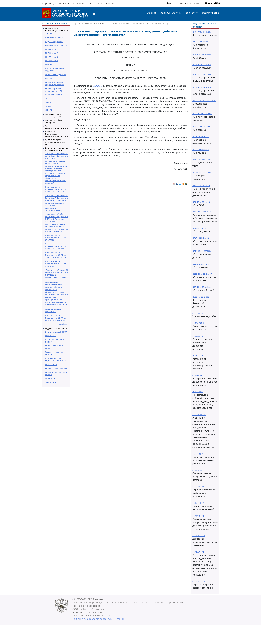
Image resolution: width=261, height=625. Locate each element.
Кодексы (164, 12)
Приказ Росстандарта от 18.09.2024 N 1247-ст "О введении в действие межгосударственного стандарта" (124, 23)
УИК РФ (48, 102)
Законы (176, 12)
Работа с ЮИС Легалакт (101, 3)
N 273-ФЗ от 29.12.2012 (201, 65)
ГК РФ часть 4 (51, 61)
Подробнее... (63, 324)
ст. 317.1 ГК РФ (198, 323)
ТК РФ (48, 98)
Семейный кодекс (53, 95)
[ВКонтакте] (177, 183)
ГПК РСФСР (50, 336)
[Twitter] (180, 183)
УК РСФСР (50, 378)
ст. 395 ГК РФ (197, 336)
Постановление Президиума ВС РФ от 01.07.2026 (55, 237)
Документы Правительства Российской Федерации (56, 134)
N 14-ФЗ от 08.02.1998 (201, 202)
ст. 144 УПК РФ (198, 487)
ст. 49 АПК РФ (198, 552)
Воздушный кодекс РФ (56, 45)
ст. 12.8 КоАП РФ (199, 415)
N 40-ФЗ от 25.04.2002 (201, 55)
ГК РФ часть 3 (51, 57)
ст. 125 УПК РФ (198, 503)
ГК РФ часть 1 (51, 49)
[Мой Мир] (185, 183)
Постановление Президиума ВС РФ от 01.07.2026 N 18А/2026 (55, 246)
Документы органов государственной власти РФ (56, 142)
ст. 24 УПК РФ (198, 516)
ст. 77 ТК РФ (197, 470)
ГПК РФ (48, 64)
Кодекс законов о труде (56, 368)
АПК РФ (49, 34)
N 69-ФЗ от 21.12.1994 (200, 42)
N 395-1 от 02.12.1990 (200, 297)
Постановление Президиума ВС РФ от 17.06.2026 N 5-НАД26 (55, 317)
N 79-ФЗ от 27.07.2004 (201, 74)
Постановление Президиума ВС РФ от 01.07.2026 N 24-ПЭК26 (55, 255)
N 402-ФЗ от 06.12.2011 (201, 159)
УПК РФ (48, 110)
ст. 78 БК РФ (197, 392)
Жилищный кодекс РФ (55, 74)
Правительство (209, 12)
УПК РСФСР (50, 382)
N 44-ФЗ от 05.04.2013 (201, 264)
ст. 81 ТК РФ (197, 375)
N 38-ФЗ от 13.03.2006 (201, 127)
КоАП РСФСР (51, 364)
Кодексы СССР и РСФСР (56, 328)
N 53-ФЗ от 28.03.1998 (201, 287)
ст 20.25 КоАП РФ (199, 356)
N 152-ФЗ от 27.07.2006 (201, 251)
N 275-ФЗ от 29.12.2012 (201, 88)
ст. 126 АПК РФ (198, 536)
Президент (190, 12)
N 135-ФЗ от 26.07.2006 (201, 173)
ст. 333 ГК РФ (197, 313)
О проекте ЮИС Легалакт (72, 3)
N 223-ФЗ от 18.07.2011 (201, 212)
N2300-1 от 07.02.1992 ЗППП (204, 101)
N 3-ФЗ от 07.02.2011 (200, 150)
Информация (48, 3)
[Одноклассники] (182, 183)
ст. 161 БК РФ (197, 454)
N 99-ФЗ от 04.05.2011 (201, 186)
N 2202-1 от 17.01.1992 (200, 228)
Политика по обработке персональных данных (98, 619)
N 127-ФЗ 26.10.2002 (200, 238)
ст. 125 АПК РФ (198, 581)
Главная (152, 12)
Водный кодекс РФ (54, 41)
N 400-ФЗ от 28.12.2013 (201, 32)
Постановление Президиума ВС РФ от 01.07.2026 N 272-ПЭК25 (55, 189)
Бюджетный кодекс (54, 38)
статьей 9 (97, 86)
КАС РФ (48, 78)
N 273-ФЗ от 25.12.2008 (202, 114)
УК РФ (48, 106)
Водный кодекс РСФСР (56, 332)
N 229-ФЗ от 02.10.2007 (202, 274)
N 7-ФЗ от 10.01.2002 (200, 137)
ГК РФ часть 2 (51, 53)
